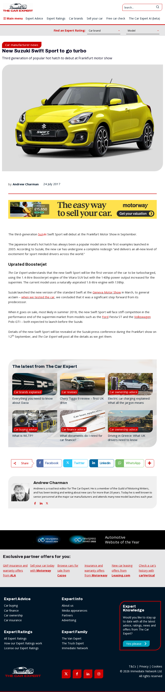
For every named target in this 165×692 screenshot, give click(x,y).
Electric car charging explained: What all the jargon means (129, 400)
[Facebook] (34, 502)
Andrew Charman (26, 184)
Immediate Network (75, 648)
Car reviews (69, 392)
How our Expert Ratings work (23, 643)
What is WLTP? (22, 436)
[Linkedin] (40, 502)
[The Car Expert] (18, 7)
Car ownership (13, 615)
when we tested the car (38, 297)
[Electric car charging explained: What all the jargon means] (130, 384)
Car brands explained (27, 392)
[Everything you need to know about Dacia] (34, 384)
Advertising (69, 620)
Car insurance (13, 620)
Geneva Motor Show (107, 292)
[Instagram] (98, 673)
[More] (149, 463)
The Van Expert (71, 638)
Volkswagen (142, 317)
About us (67, 605)
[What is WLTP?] (34, 421)
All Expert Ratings (15, 638)
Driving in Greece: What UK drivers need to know (126, 438)
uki (42, 234)
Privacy (143, 666)
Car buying (11, 605)
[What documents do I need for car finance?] (82, 421)
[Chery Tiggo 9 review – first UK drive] (82, 384)
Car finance (11, 610)
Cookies (157, 666)
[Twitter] (46, 502)
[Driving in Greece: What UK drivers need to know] (130, 421)
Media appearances (74, 610)
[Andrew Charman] (20, 492)
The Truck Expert (73, 643)
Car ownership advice (123, 392)
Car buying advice (25, 429)
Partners (67, 615)
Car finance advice (74, 429)
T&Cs (132, 666)
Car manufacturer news (21, 45)
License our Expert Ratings (21, 648)
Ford (105, 317)
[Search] (157, 7)
